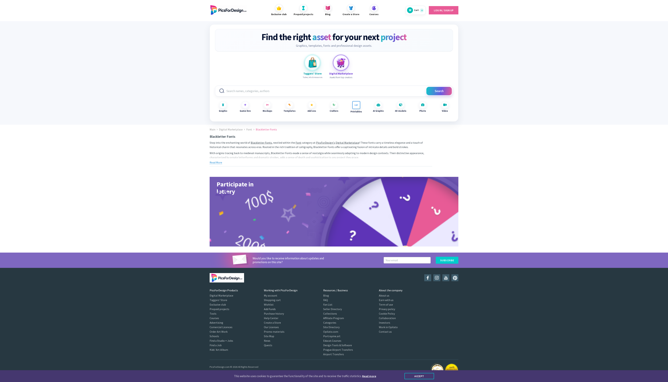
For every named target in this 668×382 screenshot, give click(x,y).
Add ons (312, 110)
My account (270, 295)
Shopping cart (272, 300)
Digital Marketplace (231, 129)
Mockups (267, 110)
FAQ (325, 300)
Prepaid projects (219, 309)
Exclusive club (218, 304)
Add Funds (270, 309)
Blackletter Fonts (261, 142)
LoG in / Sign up (444, 10)
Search (439, 91)
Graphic (223, 110)
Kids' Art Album (219, 349)
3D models (400, 110)
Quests (268, 345)
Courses (214, 318)
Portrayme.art (331, 336)
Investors (384, 322)
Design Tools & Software (337, 345)
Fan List (327, 304)
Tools (213, 313)
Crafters (334, 110)
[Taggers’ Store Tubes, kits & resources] (312, 63)
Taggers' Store (218, 300)
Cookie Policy (387, 313)
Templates (290, 110)
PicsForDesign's (325, 142)
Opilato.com (330, 331)
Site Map (269, 336)
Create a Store (272, 322)
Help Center (271, 318)
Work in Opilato (388, 327)
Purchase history (274, 313)
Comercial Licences (221, 327)
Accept (419, 376)
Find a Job (216, 345)
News (267, 340)
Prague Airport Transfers (338, 349)
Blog (326, 295)
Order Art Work (219, 331)
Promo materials (274, 331)
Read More (216, 162)
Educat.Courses (332, 340)
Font (249, 129)
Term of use (386, 304)
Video (445, 110)
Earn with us (386, 300)
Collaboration (387, 318)
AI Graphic (378, 110)
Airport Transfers (333, 354)
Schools (214, 336)
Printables (356, 111)
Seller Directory (332, 309)
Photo (422, 110)
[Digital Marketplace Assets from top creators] (341, 63)
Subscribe (447, 260)
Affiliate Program (333, 318)
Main (212, 129)
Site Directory (331, 327)
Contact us (385, 331)
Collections (330, 313)
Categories (329, 322)
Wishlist (269, 304)
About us (384, 295)
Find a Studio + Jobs (221, 340)
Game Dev (245, 110)
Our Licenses (271, 327)
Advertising (216, 322)
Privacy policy (387, 309)
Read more (369, 376)
